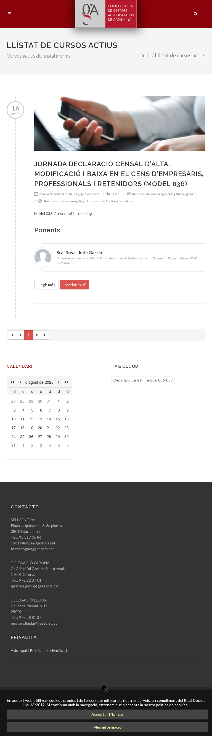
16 (66, 418)
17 (13, 427)
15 (57, 418)
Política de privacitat (47, 650)
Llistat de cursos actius (180, 55)
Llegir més (46, 284)
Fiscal (116, 194)
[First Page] (12, 335)
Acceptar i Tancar (107, 714)
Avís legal (19, 650)
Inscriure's (72, 284)
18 (22, 427)
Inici (146, 55)
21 (49, 427)
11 (22, 418)
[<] (20, 382)
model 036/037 (160, 380)
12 (31, 418)
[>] (58, 382)
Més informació (107, 727)
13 (40, 418)
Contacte (25, 506)
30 (40, 401)
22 (57, 427)
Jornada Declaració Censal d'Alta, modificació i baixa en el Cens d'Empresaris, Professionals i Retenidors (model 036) (119, 174)
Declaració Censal (127, 380)
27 (13, 401)
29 (31, 401)
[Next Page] (37, 335)
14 (49, 418)
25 (22, 436)
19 (31, 427)
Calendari (20, 366)
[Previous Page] (20, 335)
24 (13, 436)
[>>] (67, 382)
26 (31, 436)
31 (49, 401)
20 (40, 427)
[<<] (12, 382)
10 (13, 418)
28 (22, 401)
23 (66, 427)
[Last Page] (45, 335)
